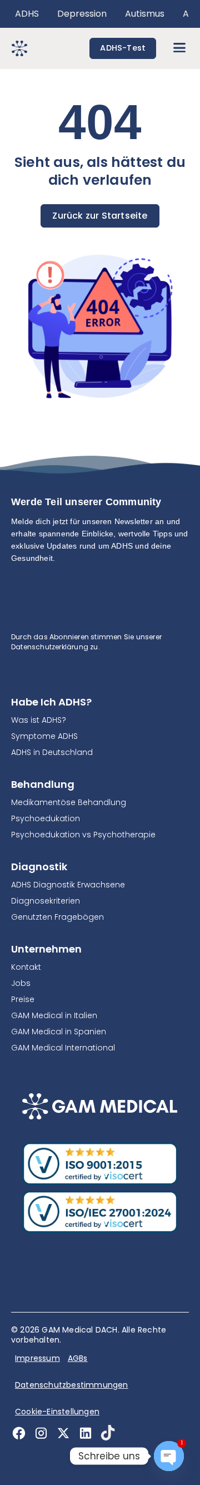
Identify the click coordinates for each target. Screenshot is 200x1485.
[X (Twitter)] (67, 1432)
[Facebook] (22, 1432)
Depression (82, 13)
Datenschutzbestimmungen (71, 1384)
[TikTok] (111, 1432)
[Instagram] (44, 1432)
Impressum (37, 1358)
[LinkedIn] (89, 1432)
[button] (179, 48)
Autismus (144, 13)
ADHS (27, 13)
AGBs (78, 1358)
